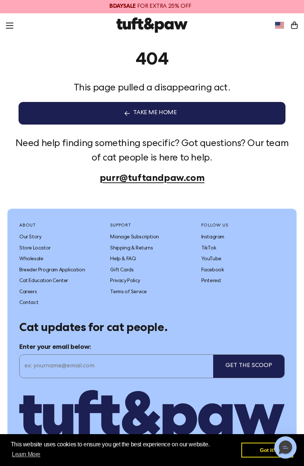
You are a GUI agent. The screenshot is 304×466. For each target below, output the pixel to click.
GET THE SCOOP (248, 366)
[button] (285, 447)
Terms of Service (128, 292)
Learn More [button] (26, 454)
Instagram (212, 237)
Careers (28, 292)
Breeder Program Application (52, 270)
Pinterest (211, 281)
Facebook (212, 270)
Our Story (30, 237)
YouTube (211, 259)
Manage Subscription (134, 237)
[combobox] (279, 25)
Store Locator (35, 248)
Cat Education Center (43, 281)
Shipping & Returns (131, 248)
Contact (28, 302)
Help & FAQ (123, 259)
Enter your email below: (55, 347)
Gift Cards (121, 270)
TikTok (209, 248)
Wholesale (31, 259)
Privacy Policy (125, 281)
